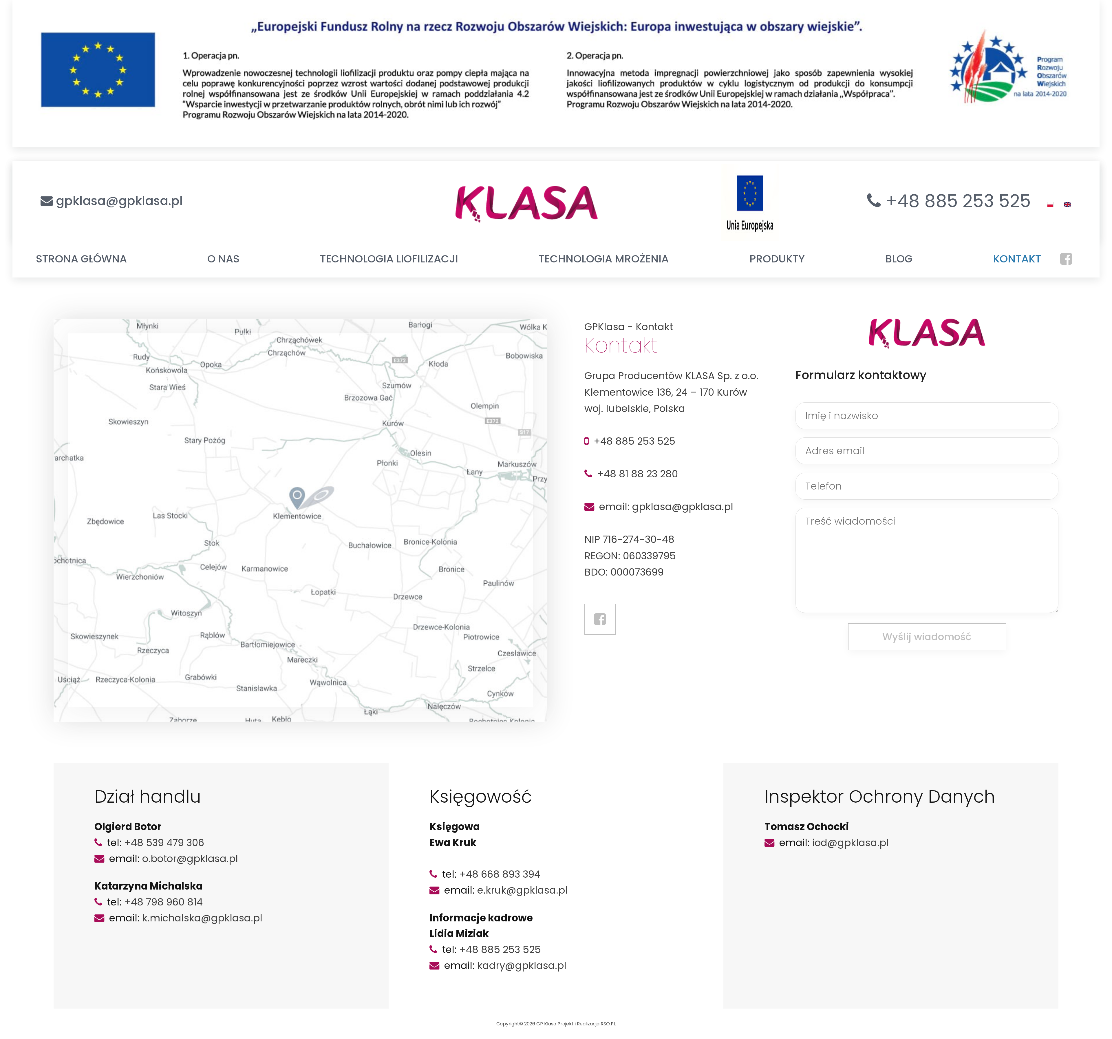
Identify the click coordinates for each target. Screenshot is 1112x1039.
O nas (223, 258)
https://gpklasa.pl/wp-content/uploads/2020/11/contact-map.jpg (130, 322)
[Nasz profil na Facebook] (600, 619)
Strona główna (81, 258)
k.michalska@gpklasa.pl (202, 918)
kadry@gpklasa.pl (521, 965)
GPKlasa (604, 327)
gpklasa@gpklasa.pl (119, 200)
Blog (898, 258)
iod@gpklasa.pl (850, 843)
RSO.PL (608, 1023)
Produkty (777, 258)
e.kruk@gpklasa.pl (522, 890)
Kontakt (1017, 258)
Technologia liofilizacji (389, 258)
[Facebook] (1066, 259)
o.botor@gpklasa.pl (190, 858)
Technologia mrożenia (604, 258)
